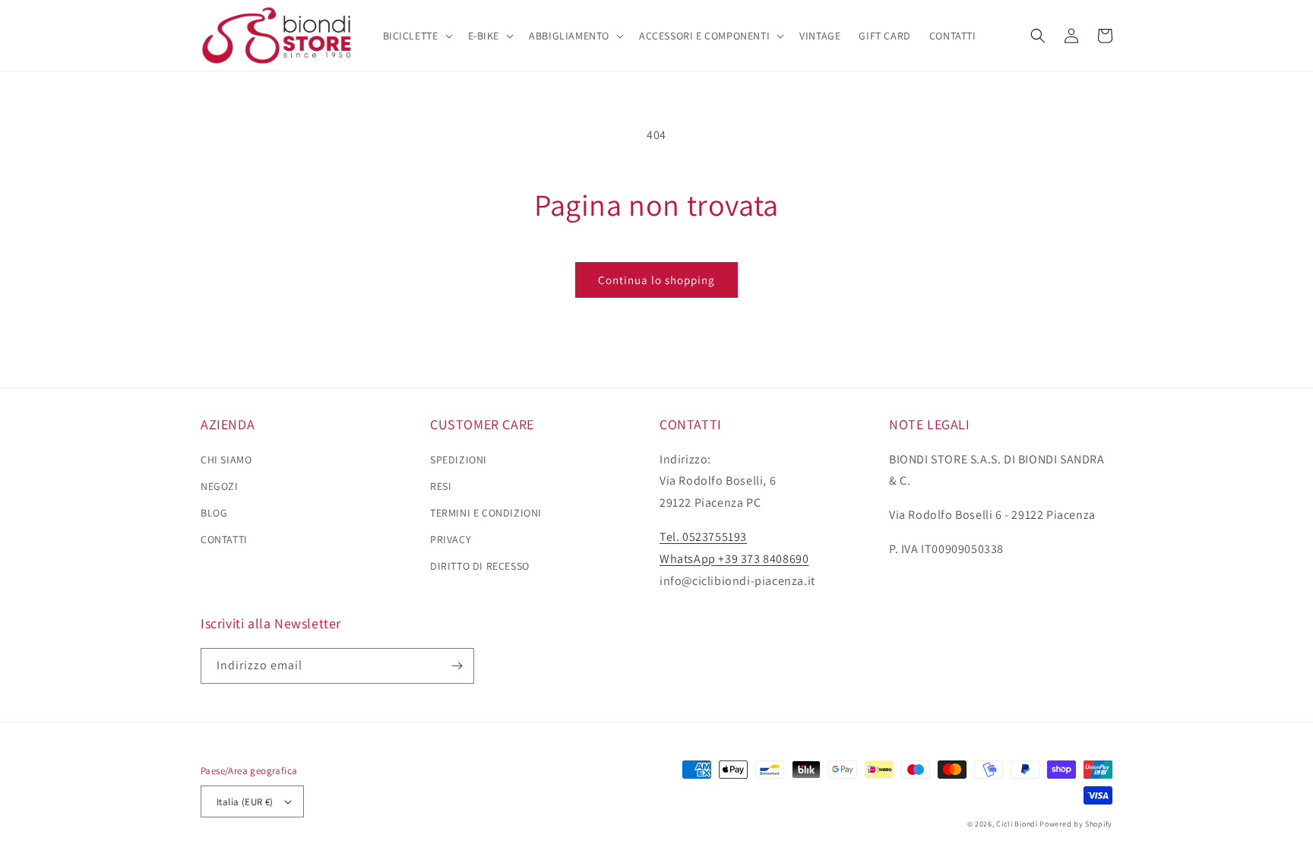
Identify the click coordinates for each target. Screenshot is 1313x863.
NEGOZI (220, 486)
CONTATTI (224, 539)
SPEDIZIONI (458, 459)
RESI (440, 486)
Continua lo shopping (656, 280)
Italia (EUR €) (245, 801)
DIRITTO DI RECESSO (480, 566)
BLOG (214, 513)
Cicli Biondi (1016, 824)
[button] (416, 36)
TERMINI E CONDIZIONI (486, 513)
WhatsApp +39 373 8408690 (734, 559)
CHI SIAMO (226, 459)
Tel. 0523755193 (703, 537)
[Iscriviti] (456, 666)
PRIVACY (450, 539)
